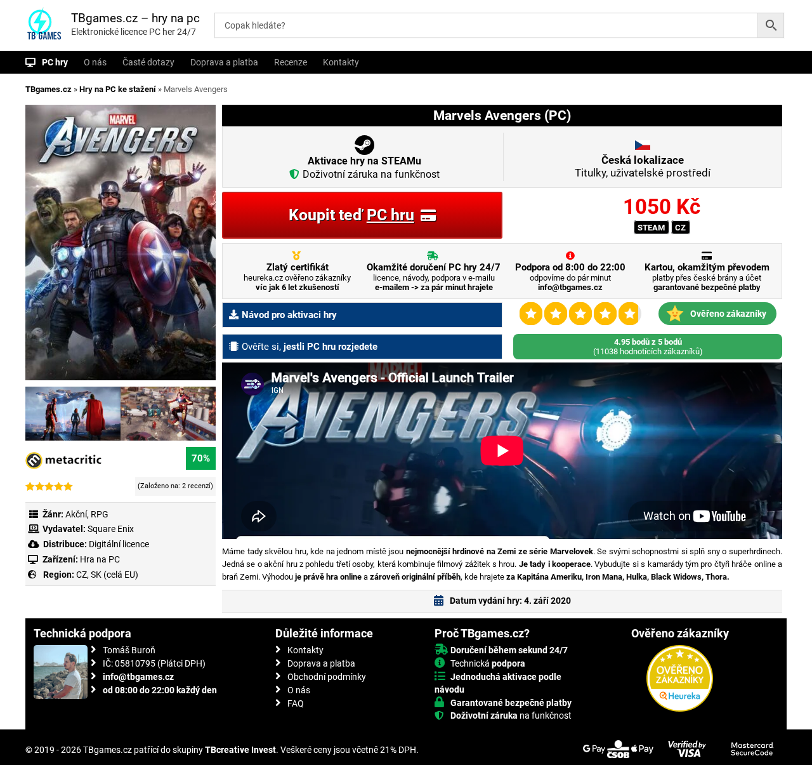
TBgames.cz (48, 89)
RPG (99, 514)
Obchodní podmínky (326, 677)
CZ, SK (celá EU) (107, 574)
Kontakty (341, 62)
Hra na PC (99, 559)
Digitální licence (118, 544)
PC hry (55, 62)
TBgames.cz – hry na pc (135, 18)
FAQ (295, 703)
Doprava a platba (224, 62)
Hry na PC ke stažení (117, 89)
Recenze (290, 62)
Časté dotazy (148, 62)
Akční (76, 514)
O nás (95, 62)
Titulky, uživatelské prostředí (642, 166)
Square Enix (111, 529)
